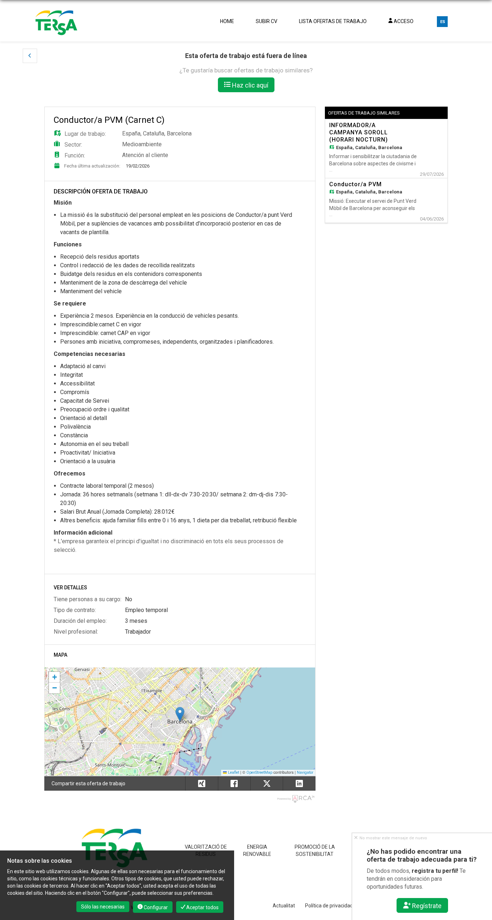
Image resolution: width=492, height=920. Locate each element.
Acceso (403, 21)
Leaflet (233, 772)
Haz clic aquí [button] (249, 85)
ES (442, 21)
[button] (30, 56)
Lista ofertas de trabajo (333, 21)
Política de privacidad (329, 905)
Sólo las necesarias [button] (103, 907)
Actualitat (284, 905)
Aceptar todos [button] (202, 907)
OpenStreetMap (259, 772)
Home (227, 21)
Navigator (305, 772)
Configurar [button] (155, 907)
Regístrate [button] (426, 906)
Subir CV (266, 21)
